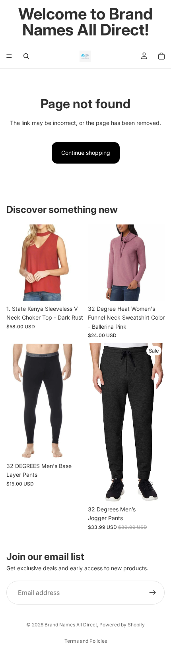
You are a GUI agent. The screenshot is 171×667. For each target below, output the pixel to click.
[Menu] (9, 56)
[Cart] (161, 56)
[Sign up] (152, 592)
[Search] (26, 56)
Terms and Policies (85, 641)
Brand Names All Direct (71, 625)
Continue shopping (85, 152)
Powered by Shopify (122, 625)
